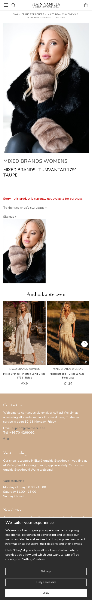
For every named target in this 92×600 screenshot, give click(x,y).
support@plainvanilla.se (28, 428)
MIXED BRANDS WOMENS (35, 161)
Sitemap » (9, 216)
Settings (46, 571)
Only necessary (46, 582)
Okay (46, 593)
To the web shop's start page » (25, 207)
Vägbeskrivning (13, 481)
